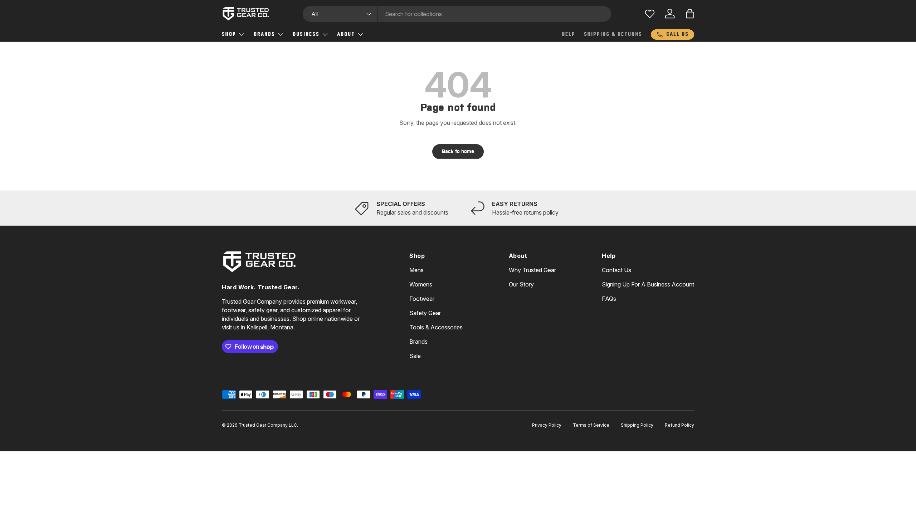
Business (306, 34)
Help (568, 34)
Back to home (458, 151)
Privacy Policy (546, 425)
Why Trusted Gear (532, 270)
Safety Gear (425, 313)
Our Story (521, 284)
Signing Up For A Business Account (648, 284)
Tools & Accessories (436, 327)
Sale (415, 355)
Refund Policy (679, 425)
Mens (416, 270)
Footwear (421, 298)
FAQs (609, 298)
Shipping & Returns (613, 34)
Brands (264, 34)
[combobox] (457, 14)
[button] (690, 13)
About (346, 34)
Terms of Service (591, 425)
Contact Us (616, 270)
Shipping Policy (637, 425)
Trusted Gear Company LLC (268, 425)
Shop (229, 34)
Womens (420, 284)
